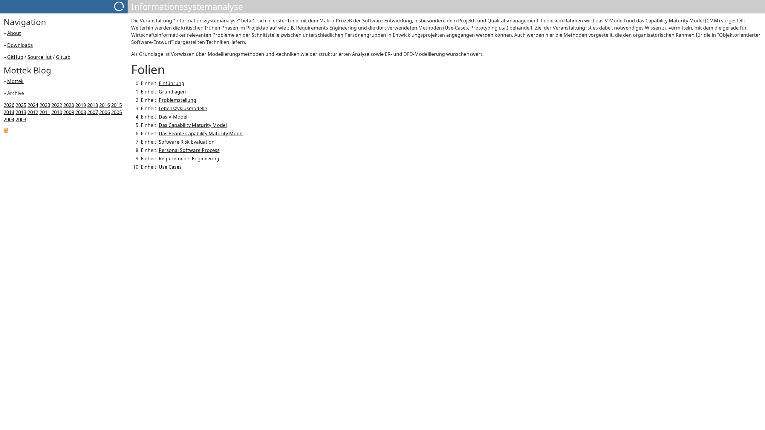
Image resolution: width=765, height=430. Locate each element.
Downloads (20, 45)
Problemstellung (177, 100)
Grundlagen (172, 91)
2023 (44, 105)
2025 (21, 105)
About (14, 33)
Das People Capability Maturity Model (201, 133)
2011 (44, 112)
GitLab (63, 57)
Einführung (171, 83)
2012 (32, 112)
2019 (80, 105)
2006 (104, 112)
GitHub (15, 57)
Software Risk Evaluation (187, 142)
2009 (68, 112)
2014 (9, 112)
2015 (116, 105)
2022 (56, 105)
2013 (21, 112)
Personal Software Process (189, 150)
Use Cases (170, 167)
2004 (9, 119)
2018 (92, 105)
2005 (116, 112)
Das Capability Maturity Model (193, 125)
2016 (104, 105)
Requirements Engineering (189, 158)
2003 (21, 119)
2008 (80, 112)
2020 (68, 105)
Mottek (15, 81)
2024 (32, 105)
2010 (56, 112)
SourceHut (39, 57)
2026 (9, 105)
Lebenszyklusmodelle (183, 108)
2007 (92, 112)
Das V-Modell (174, 116)
